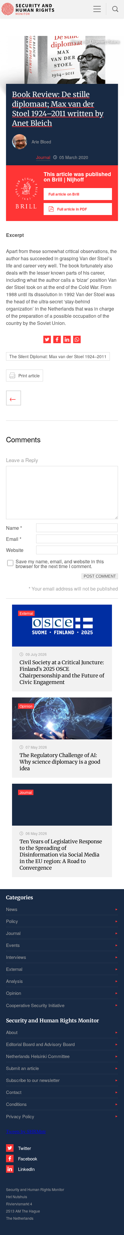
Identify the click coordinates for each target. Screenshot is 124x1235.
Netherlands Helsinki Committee (38, 1056)
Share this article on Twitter (47, 339)
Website (14, 550)
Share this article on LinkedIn (67, 339)
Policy (12, 921)
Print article (29, 376)
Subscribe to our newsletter (33, 1080)
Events (13, 945)
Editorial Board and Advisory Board (40, 1044)
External (14, 969)
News (11, 909)
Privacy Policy (20, 1116)
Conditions (16, 1104)
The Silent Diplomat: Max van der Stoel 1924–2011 (58, 356)
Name (14, 528)
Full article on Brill (63, 194)
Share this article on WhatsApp (77, 339)
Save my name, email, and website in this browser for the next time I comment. (60, 564)
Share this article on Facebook (57, 339)
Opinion (13, 993)
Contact (13, 1092)
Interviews (16, 957)
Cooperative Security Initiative (35, 1005)
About (11, 1032)
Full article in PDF (72, 209)
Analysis (14, 981)
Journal (13, 933)
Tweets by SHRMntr (26, 1131)
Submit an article (22, 1068)
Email (13, 539)
